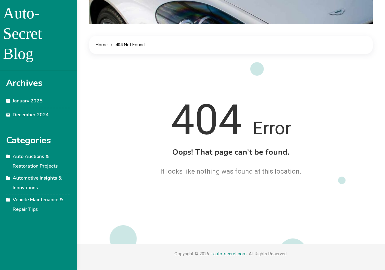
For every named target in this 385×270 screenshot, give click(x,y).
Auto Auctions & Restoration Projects (35, 161)
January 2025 (27, 101)
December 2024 (31, 114)
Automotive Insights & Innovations (37, 183)
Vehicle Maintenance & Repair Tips (38, 204)
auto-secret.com (230, 253)
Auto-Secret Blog (22, 33)
